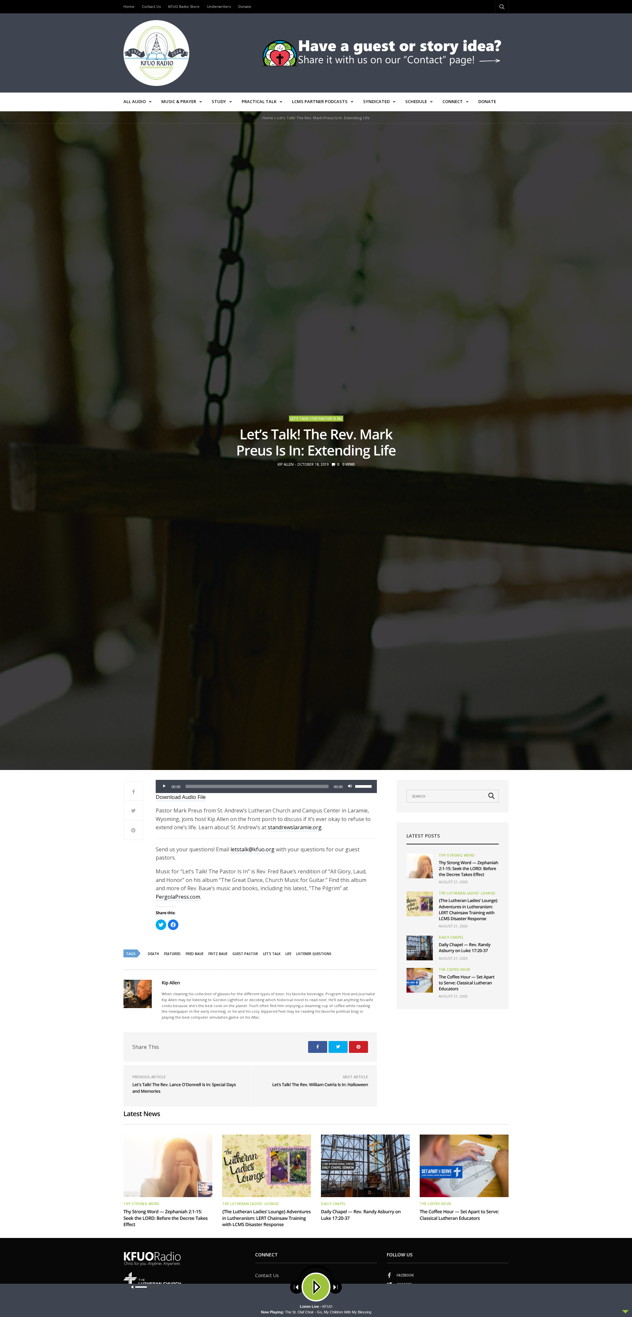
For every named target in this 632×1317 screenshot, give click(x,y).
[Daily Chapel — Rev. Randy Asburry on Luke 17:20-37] (420, 948)
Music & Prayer (178, 101)
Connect (452, 101)
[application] (266, 786)
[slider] (364, 786)
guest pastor (245, 953)
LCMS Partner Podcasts (320, 101)
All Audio (134, 101)
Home (128, 6)
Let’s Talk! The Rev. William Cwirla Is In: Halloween (320, 1084)
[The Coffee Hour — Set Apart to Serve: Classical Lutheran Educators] (420, 980)
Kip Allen (285, 464)
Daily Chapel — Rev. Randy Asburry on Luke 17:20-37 (464, 947)
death (153, 953)
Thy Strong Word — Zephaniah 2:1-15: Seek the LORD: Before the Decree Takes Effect (468, 868)
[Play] (164, 786)
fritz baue (217, 953)
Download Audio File (181, 797)
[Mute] (350, 786)
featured (172, 953)
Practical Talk (259, 101)
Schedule (416, 101)
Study (219, 101)
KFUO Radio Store (183, 6)
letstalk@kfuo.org (252, 849)
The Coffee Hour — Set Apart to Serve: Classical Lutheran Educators (466, 983)
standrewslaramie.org (295, 827)
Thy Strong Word (457, 855)
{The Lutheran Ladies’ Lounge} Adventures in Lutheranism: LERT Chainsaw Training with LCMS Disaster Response (468, 909)
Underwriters (219, 6)
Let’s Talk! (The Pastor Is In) (316, 418)
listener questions (313, 953)
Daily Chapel (451, 937)
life (288, 953)
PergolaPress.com (178, 896)
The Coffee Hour (454, 969)
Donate (244, 6)
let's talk (271, 953)
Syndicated (376, 101)
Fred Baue (194, 953)
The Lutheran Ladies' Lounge (467, 893)
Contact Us (151, 6)
